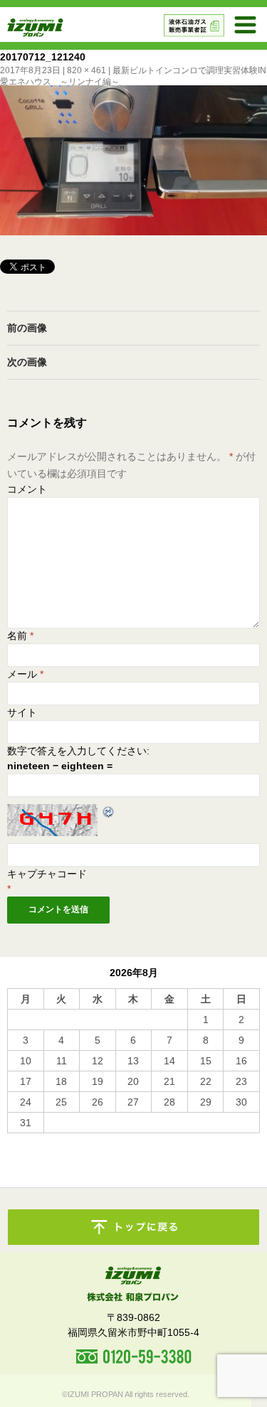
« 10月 (22, 1139)
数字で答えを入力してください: (78, 750)
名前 (20, 635)
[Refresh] (109, 811)
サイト (22, 712)
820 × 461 (86, 70)
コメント (27, 489)
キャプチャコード (47, 873)
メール (25, 674)
